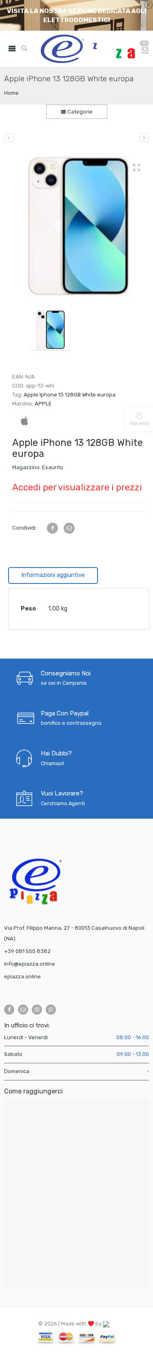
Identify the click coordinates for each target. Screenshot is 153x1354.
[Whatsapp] (51, 1009)
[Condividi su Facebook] (52, 528)
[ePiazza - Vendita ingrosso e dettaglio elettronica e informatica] (87, 48)
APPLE (43, 404)
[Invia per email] (69, 528)
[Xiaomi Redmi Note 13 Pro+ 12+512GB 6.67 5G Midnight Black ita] (144, 138)
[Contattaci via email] (23, 1009)
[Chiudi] (148, 5)
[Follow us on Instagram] (37, 1009)
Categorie (79, 112)
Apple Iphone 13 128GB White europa (69, 395)
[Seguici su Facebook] (9, 1009)
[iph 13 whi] (78, 226)
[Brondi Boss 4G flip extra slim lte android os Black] (8, 138)
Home (11, 93)
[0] (145, 51)
